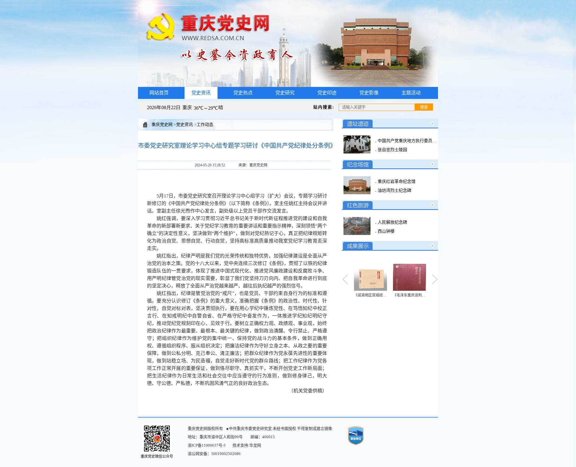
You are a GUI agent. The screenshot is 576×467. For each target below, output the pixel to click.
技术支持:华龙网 (246, 445)
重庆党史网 (162, 124)
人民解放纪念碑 (391, 222)
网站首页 (159, 92)
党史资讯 (184, 124)
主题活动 (411, 92)
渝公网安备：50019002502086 (214, 453)
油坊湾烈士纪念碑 (393, 190)
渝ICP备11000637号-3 (207, 445)
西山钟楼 (385, 231)
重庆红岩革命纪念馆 (396, 181)
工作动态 (204, 124)
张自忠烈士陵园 (391, 149)
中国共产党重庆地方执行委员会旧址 (410, 140)
